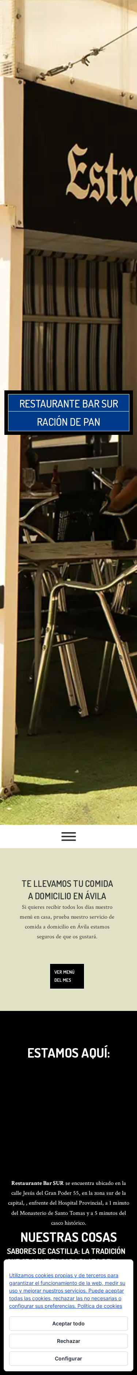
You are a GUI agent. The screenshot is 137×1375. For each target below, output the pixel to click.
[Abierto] (68, 836)
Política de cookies (99, 1306)
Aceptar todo (68, 1323)
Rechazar (68, 1341)
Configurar (68, 1358)
